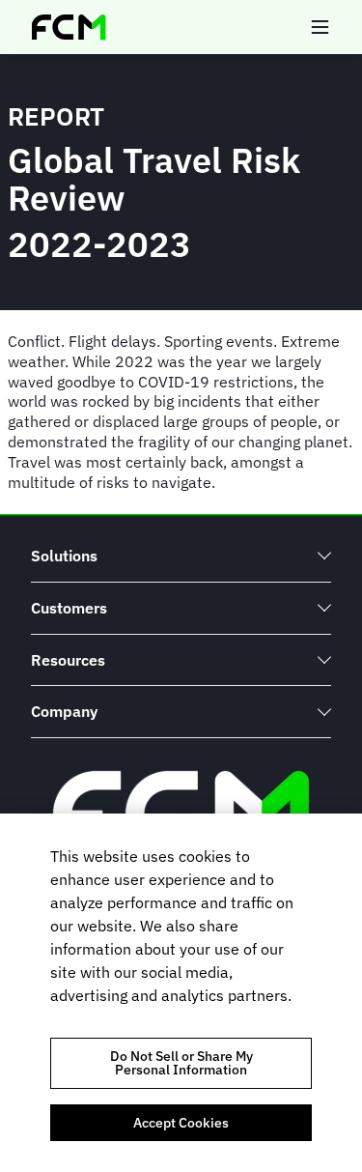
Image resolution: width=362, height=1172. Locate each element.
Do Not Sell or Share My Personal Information (181, 1062)
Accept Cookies (181, 1122)
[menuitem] (181, 556)
